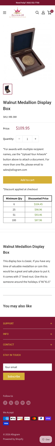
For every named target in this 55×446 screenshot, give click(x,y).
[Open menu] (4, 12)
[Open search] (37, 12)
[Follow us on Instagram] (17, 402)
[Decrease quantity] (19, 139)
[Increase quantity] (35, 139)
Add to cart (27, 180)
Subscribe (14, 376)
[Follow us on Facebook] (5, 402)
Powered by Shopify (13, 439)
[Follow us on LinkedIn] (28, 402)
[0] (49, 12)
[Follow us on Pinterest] (22, 402)
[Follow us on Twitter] (11, 402)
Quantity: (8, 139)
